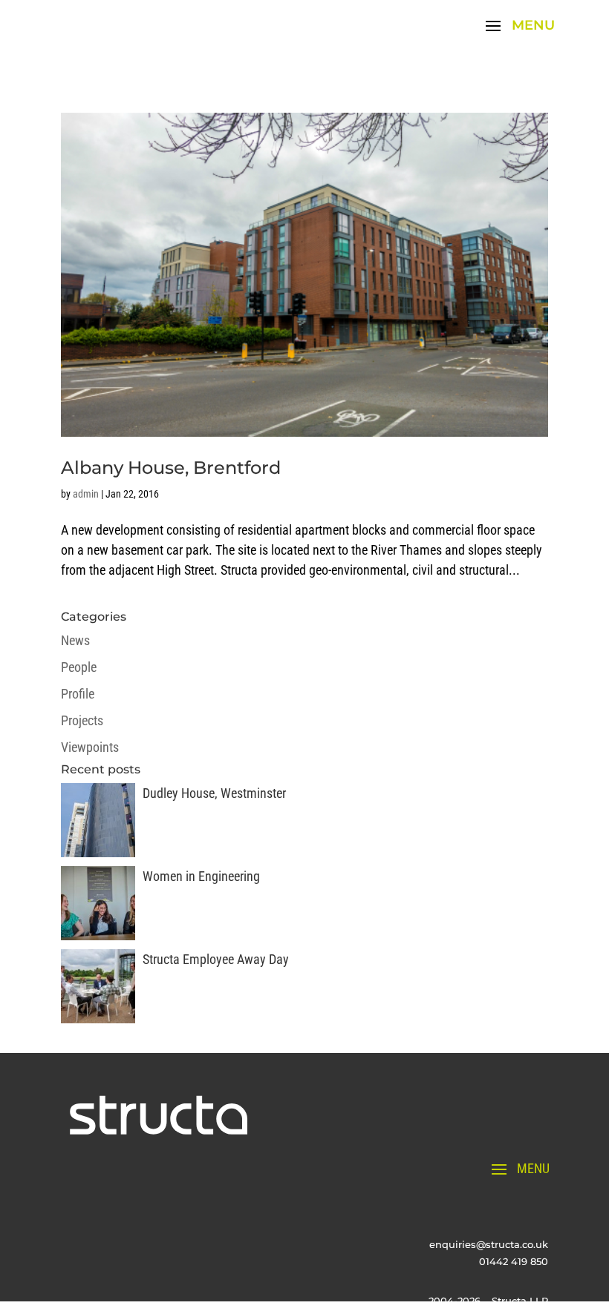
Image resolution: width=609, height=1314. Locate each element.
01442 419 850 (513, 1261)
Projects (82, 720)
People (79, 667)
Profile (77, 693)
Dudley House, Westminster (214, 793)
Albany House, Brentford (171, 467)
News (75, 640)
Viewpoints (90, 747)
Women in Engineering (201, 876)
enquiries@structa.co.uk (488, 1244)
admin (86, 494)
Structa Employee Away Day (216, 959)
